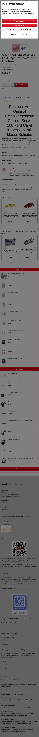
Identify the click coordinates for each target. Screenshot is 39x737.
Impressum (14, 34)
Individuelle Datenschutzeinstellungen (19, 29)
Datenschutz (24, 34)
